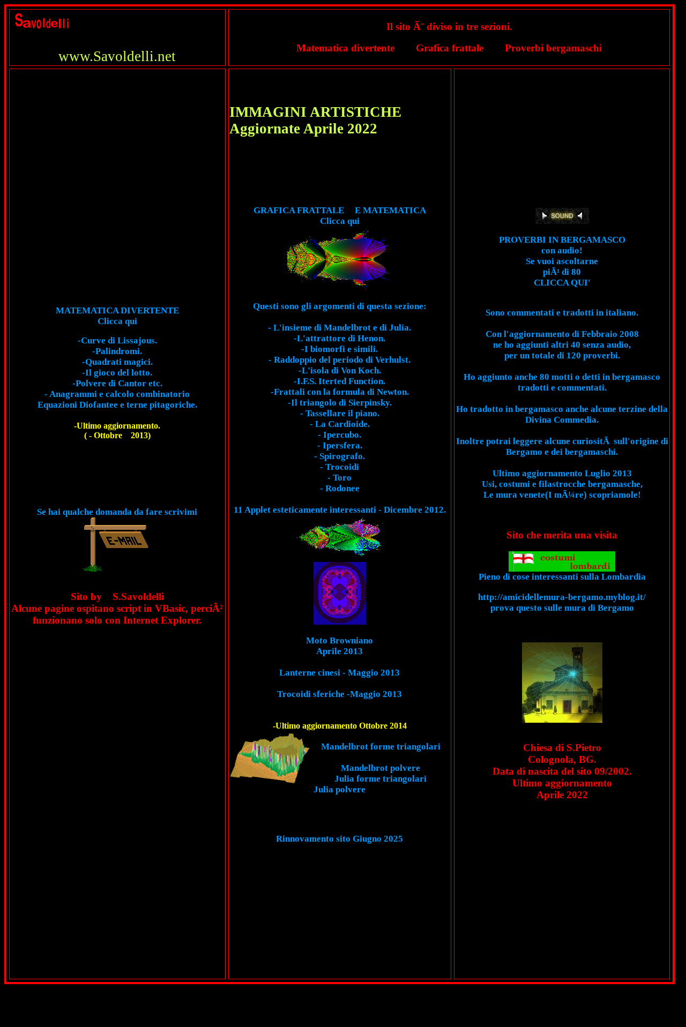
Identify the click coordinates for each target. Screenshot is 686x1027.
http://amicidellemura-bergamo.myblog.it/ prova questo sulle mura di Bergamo (562, 602)
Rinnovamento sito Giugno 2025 (339, 839)
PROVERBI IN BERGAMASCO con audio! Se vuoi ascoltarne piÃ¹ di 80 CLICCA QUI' (562, 261)
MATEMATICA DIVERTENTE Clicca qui (117, 315)
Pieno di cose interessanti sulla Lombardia (562, 577)
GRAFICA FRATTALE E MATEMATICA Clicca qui (339, 215)
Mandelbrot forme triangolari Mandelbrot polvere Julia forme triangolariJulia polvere (377, 767)
